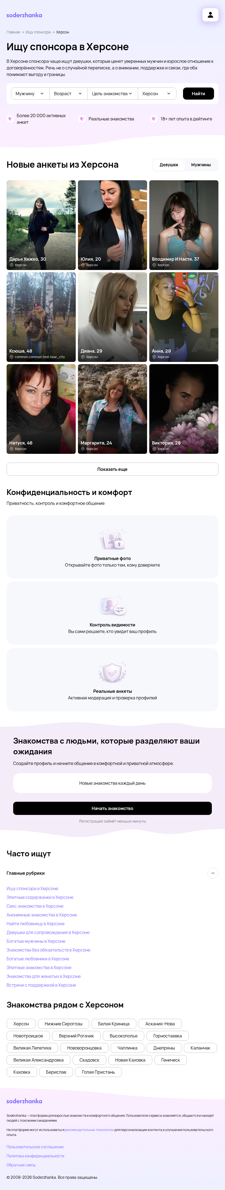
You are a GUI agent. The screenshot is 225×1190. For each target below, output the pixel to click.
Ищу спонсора (38, 32)
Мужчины (201, 165)
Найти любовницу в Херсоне (35, 924)
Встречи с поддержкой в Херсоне (41, 985)
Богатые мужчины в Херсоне (36, 941)
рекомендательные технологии (89, 1129)
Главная (13, 32)
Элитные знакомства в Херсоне (39, 967)
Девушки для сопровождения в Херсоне (48, 932)
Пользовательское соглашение (35, 1146)
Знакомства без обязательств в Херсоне (48, 950)
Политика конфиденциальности (35, 1155)
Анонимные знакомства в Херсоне (42, 915)
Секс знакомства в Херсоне (35, 906)
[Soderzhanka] (24, 15)
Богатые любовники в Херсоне (38, 959)
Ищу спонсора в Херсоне (32, 888)
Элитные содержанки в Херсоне (40, 897)
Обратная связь (21, 1165)
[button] (21, 1024)
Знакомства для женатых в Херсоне (44, 976)
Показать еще (112, 469)
